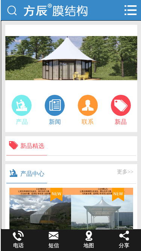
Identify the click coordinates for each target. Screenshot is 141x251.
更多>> (125, 172)
